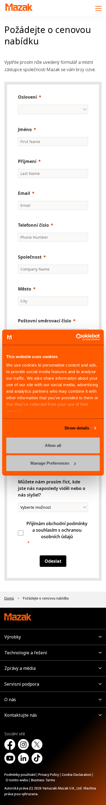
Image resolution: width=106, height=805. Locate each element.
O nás (10, 700)
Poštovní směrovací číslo (44, 321)
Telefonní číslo (33, 225)
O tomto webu (17, 780)
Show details (76, 428)
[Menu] (98, 8)
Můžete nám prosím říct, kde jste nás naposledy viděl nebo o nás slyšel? (51, 488)
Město (24, 289)
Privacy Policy (48, 774)
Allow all (53, 445)
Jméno (25, 129)
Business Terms (43, 780)
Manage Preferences (49, 463)
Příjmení (27, 161)
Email (24, 193)
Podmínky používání (20, 774)
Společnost (30, 257)
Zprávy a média (20, 668)
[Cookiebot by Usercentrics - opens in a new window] (76, 337)
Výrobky (12, 637)
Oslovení (27, 97)
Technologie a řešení (25, 653)
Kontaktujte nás (20, 715)
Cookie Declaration (76, 774)
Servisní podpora (21, 684)
